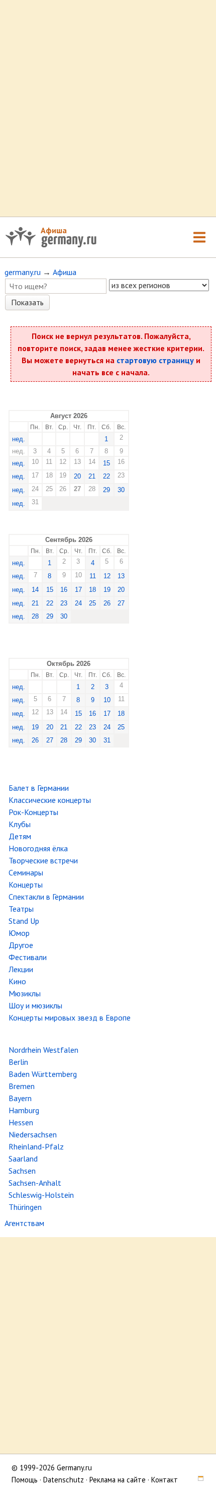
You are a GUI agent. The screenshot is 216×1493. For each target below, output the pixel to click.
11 (92, 576)
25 (92, 603)
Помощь (25, 1479)
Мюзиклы (25, 993)
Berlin (18, 1062)
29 (106, 490)
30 (121, 490)
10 (107, 700)
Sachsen (22, 1171)
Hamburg (24, 1110)
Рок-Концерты (33, 812)
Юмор (19, 933)
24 (78, 603)
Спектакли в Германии (46, 897)
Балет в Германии (39, 788)
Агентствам (24, 1223)
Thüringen (25, 1207)
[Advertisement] (108, 108)
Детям (20, 836)
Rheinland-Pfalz (36, 1146)
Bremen (22, 1086)
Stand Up (24, 921)
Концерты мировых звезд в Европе (70, 1017)
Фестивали (28, 957)
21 (91, 476)
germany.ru (23, 272)
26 (107, 603)
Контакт (164, 1479)
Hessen (21, 1122)
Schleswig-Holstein (41, 1195)
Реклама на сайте (117, 1479)
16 (63, 589)
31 (107, 740)
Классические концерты (50, 800)
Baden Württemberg (43, 1074)
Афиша (54, 230)
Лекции (21, 969)
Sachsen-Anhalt (35, 1183)
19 (107, 589)
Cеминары (26, 872)
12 (107, 576)
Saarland (23, 1158)
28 (35, 616)
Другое (21, 945)
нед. (18, 439)
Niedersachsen (33, 1134)
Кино (17, 981)
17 (78, 589)
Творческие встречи (43, 860)
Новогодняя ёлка (38, 848)
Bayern (20, 1098)
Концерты (26, 884)
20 (77, 476)
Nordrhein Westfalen (43, 1050)
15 (106, 463)
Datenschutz (63, 1479)
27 (121, 603)
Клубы (20, 824)
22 (106, 476)
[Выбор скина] (197, 1479)
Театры (21, 909)
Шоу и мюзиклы (35, 1005)
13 (121, 576)
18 (92, 589)
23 (63, 603)
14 (35, 589)
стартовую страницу (155, 360)
